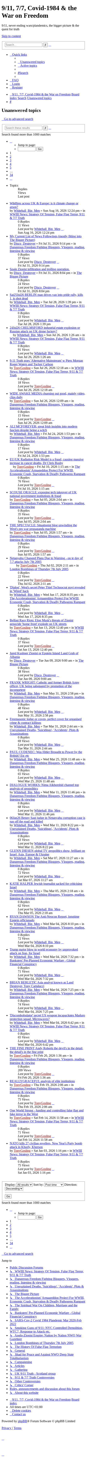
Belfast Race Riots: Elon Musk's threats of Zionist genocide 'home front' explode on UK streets (41, 622)
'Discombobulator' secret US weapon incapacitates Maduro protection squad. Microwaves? (47, 1017)
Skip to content (11, 36)
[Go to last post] (62, 229)
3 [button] (10, 160)
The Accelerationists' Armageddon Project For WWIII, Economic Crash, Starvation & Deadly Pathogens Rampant (47, 470)
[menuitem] (31, 62)
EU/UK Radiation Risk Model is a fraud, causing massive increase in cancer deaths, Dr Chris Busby (47, 461)
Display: (10, 1184)
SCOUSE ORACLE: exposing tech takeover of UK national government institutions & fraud (43, 494)
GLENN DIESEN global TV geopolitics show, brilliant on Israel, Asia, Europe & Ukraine (47, 852)
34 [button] (11, 175)
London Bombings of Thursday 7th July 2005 (39, 569)
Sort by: (38, 1184)
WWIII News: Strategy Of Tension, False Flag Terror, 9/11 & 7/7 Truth (47, 371)
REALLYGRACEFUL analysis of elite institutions (42, 1081)
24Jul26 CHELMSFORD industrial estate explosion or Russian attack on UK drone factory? (45, 329)
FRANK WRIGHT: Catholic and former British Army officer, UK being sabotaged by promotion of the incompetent (44, 686)
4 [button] (10, 164)
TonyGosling (22, 368)
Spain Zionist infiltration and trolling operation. (40, 269)
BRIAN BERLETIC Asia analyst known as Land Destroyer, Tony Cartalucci (41, 984)
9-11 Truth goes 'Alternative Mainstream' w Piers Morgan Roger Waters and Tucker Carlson (46, 362)
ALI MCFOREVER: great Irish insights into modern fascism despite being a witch (43, 428)
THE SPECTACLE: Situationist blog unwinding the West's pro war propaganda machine (43, 527)
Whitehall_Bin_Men (27, 210)
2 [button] (10, 156)
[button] (11, 141)
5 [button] (10, 167)
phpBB (22, 1421)
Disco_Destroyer (24, 243)
